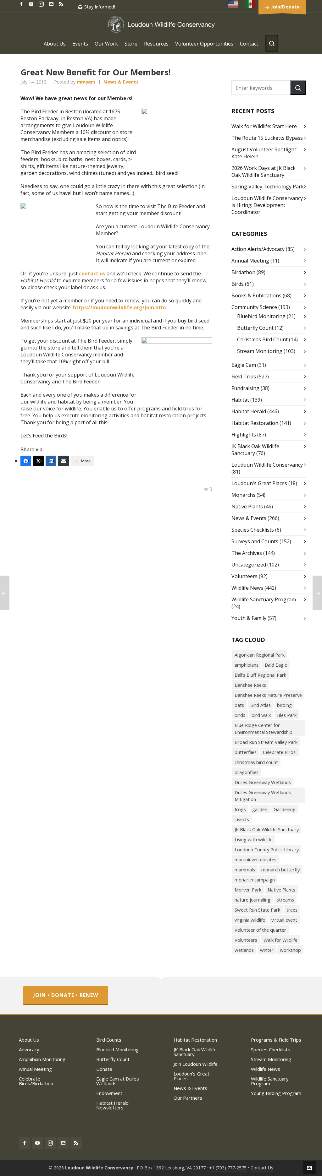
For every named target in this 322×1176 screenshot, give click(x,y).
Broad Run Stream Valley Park (266, 742)
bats (239, 705)
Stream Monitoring (259, 351)
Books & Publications (256, 295)
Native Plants (247, 506)
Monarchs (243, 494)
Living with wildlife (254, 839)
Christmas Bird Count (262, 339)
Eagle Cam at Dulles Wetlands (117, 1081)
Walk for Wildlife (280, 940)
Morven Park (248, 889)
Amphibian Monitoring (42, 1059)
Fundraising (245, 388)
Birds (237, 283)
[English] (233, 4)
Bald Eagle (276, 665)
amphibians (246, 665)
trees (291, 910)
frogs (240, 809)
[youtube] (32, 3)
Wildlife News (247, 587)
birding (284, 705)
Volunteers (244, 576)
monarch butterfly (280, 869)
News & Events (121, 82)
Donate (104, 1069)
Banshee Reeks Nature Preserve (268, 695)
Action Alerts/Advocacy (258, 249)
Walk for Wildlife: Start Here (264, 126)
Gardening (285, 809)
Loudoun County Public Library (267, 849)
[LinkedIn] (51, 461)
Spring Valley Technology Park (267, 186)
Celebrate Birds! (280, 752)
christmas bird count (256, 762)
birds (240, 715)
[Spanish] (250, 4)
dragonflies (246, 772)
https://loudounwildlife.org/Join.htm (119, 307)
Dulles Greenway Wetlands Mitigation (263, 795)
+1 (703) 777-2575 (228, 1168)
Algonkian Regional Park (260, 655)
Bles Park (287, 715)
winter (267, 950)
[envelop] (52, 3)
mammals (245, 869)
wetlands (244, 950)
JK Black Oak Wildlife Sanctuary (267, 829)
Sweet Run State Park (257, 910)
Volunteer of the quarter (260, 930)
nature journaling (252, 900)
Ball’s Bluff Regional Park (260, 675)
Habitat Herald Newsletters (112, 1105)
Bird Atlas (260, 705)
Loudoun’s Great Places (191, 1075)
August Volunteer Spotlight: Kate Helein (264, 153)
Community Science (254, 307)
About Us (29, 1040)
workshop (290, 950)
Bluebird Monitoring (261, 316)
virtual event (284, 920)
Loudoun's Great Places (259, 483)
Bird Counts (108, 1040)
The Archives (246, 553)
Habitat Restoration (254, 423)
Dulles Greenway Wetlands (263, 782)
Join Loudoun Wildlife (196, 1064)
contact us (92, 273)
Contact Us (262, 1168)
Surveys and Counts (254, 541)
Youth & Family (248, 618)
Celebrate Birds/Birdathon (36, 1081)
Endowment (109, 1093)
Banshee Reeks (250, 685)
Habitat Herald (248, 411)
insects (242, 819)
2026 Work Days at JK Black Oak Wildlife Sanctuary (263, 171)
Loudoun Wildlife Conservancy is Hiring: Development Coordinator (267, 205)
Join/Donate (285, 6)
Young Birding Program (276, 1093)
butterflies (246, 752)
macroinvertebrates (255, 859)
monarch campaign (255, 879)
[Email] (63, 461)
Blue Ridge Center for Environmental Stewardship (263, 728)
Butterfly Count (255, 327)
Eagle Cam (243, 364)
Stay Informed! (99, 6)
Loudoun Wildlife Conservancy (267, 464)
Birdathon (243, 272)
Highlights (243, 434)
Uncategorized (248, 564)
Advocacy (29, 1049)
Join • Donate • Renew (65, 995)
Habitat (240, 399)
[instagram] (42, 4)
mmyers (86, 82)
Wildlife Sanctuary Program (263, 599)
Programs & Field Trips (276, 1040)
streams (285, 900)
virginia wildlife (250, 920)
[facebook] (22, 3)
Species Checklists (252, 529)
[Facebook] (25, 461)
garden (259, 809)
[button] (298, 87)
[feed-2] (62, 3)
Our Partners (188, 1098)
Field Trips (243, 376)
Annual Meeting (250, 260)
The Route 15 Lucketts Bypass (267, 137)
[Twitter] (38, 461)
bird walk (261, 715)
